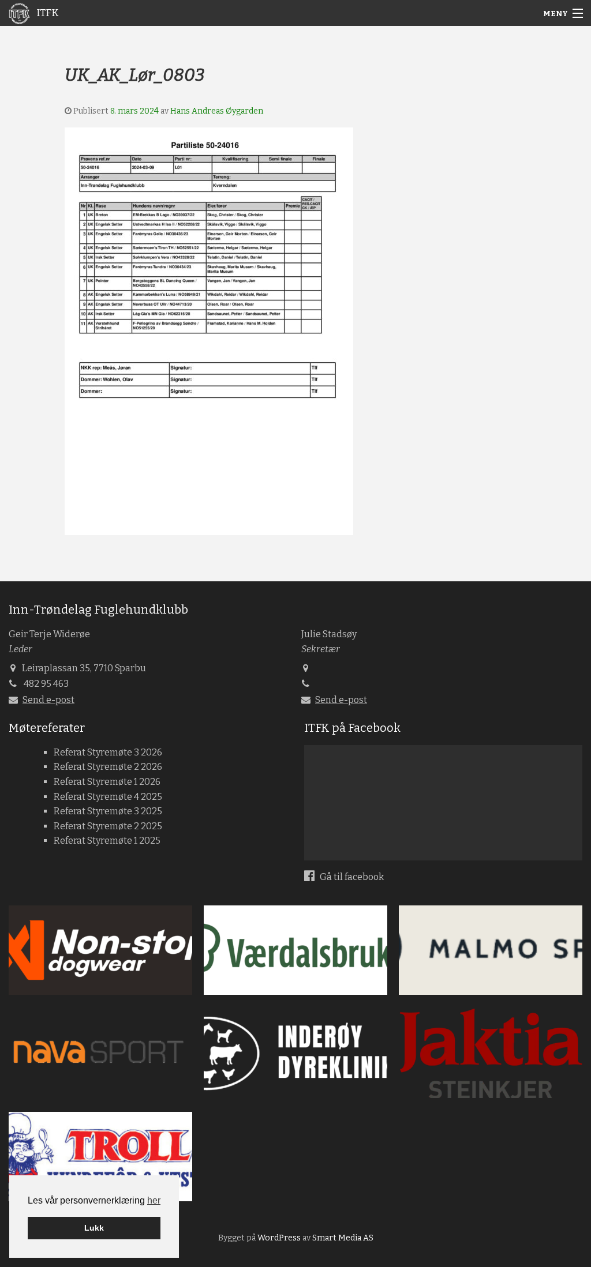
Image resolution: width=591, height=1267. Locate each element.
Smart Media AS (342, 1238)
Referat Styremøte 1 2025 (107, 840)
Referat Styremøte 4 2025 (108, 796)
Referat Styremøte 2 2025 (108, 826)
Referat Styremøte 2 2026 (108, 766)
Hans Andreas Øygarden (216, 111)
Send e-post (48, 699)
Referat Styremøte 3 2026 (108, 752)
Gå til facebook (351, 876)
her (153, 1200)
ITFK (46, 13)
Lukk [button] (94, 1227)
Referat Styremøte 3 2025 (108, 811)
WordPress (279, 1238)
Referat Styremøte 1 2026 (107, 781)
